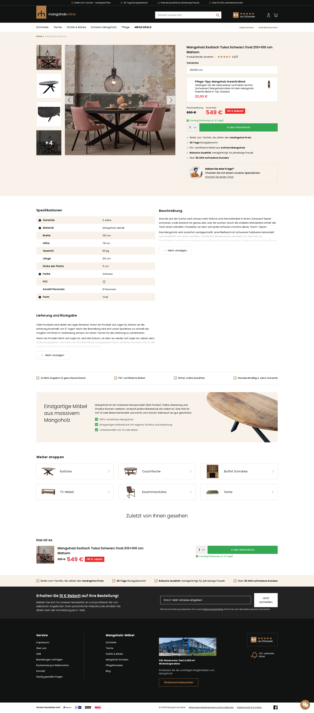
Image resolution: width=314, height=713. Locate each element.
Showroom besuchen (178, 682)
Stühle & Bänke (76, 27)
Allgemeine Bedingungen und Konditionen (211, 707)
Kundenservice (268, 27)
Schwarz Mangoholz (104, 27)
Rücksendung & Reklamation (52, 665)
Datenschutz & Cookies (249, 707)
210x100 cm (196, 70)
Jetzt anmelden (265, 600)
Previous (69, 100)
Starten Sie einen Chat (219, 177)
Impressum (246, 27)
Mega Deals (143, 27)
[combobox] (188, 15)
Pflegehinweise (114, 665)
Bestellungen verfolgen (49, 659)
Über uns (41, 648)
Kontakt (40, 671)
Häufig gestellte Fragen (49, 676)
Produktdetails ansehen (200, 57)
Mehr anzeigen (177, 250)
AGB (38, 654)
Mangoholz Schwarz (117, 659)
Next (171, 100)
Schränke (42, 27)
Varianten (193, 63)
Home (39, 36)
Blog (108, 671)
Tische (57, 27)
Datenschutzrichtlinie (213, 609)
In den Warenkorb (238, 127)
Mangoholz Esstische (55, 36)
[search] (218, 15)
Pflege (126, 27)
